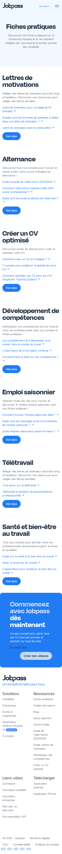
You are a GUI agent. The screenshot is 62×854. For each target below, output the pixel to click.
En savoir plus (18, 647)
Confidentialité (21, 844)
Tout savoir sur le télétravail (19, 485)
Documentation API (14, 816)
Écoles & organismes (9, 713)
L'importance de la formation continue (25, 350)
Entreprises (9, 705)
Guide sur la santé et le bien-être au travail (28, 556)
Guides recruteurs (44, 705)
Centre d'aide (41, 724)
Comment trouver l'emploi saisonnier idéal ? (29, 414)
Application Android (40, 785)
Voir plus (11, 136)
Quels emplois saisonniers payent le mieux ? (29, 431)
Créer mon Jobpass (36, 655)
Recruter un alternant (9, 808)
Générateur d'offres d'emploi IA (12, 725)
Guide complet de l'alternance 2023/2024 (27, 181)
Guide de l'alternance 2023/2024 (40, 734)
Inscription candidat (14, 790)
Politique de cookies (47, 844)
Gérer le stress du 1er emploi (20, 562)
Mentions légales (40, 838)
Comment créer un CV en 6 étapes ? (25, 259)
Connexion (8, 783)
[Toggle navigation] (56, 6)
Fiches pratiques (43, 699)
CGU (5, 844)
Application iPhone (44, 793)
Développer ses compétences (42, 756)
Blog (36, 711)
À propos (8, 736)
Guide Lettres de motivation (43, 746)
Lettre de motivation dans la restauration (27, 127)
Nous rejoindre (42, 718)
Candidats (8, 699)
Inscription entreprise (8, 798)
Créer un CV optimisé (40, 766)
